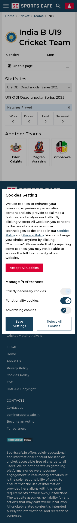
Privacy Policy (33, 235)
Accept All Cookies (24, 268)
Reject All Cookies (54, 324)
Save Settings (19, 324)
